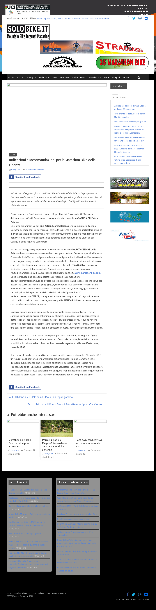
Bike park (116, 77)
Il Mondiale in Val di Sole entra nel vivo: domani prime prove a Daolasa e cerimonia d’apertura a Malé (76, 543)
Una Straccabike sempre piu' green (73, 519)
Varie (106, 77)
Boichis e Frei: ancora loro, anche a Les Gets (29, 506)
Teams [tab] (124, 97)
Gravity (30, 77)
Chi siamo (120, 599)
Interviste (64, 77)
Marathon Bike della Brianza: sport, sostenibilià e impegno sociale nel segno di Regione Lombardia (129, 129)
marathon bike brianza (35, 169)
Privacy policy (143, 599)
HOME (11, 77)
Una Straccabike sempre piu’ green (130, 121)
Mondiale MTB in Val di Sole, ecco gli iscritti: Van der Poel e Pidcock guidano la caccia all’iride (28, 544)
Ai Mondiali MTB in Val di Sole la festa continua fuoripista (62, 18)
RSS (127, 599)
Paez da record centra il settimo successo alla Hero (89, 443)
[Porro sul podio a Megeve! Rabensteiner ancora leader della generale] (57, 421)
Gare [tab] (115, 97)
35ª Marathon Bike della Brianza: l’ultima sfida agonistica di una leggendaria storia (128, 159)
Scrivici (133, 599)
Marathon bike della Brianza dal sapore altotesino (19, 443)
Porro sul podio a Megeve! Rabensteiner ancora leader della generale (55, 445)
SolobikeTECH (95, 77)
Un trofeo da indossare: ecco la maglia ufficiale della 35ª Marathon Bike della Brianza (129, 148)
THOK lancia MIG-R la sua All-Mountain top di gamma (40, 397)
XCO (19, 77)
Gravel (126, 77)
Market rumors (78, 77)
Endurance (44, 77)
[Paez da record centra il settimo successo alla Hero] (90, 421)
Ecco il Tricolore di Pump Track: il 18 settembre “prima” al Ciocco (66, 404)
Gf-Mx (54, 77)
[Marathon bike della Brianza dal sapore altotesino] (23, 421)
